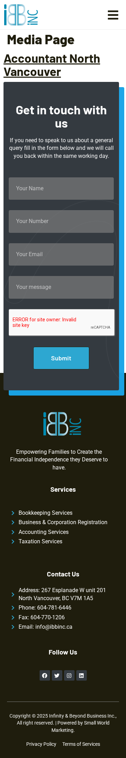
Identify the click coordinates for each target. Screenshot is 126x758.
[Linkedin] (81, 675)
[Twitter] (57, 675)
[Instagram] (69, 675)
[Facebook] (45, 675)
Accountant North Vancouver (52, 65)
